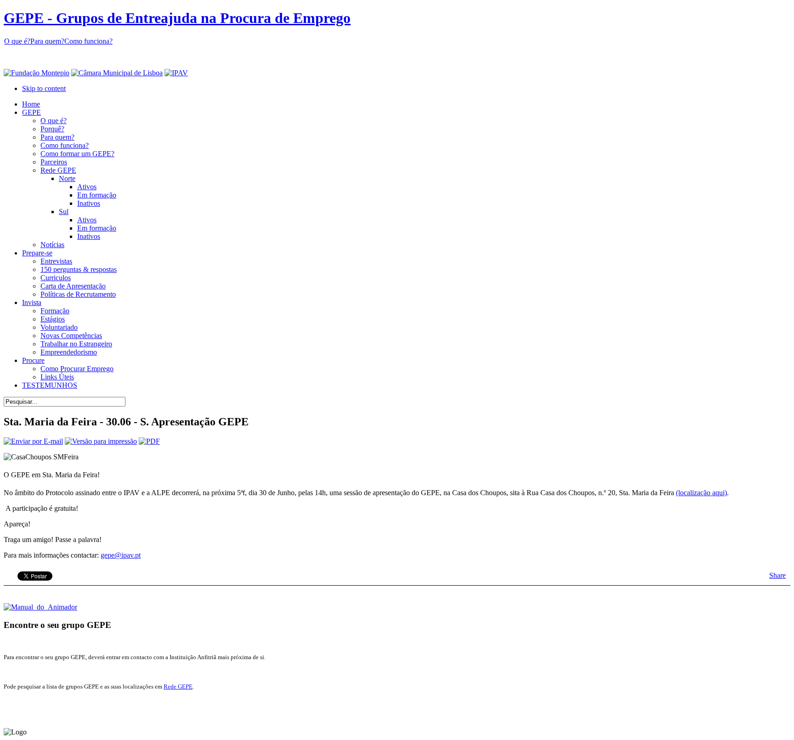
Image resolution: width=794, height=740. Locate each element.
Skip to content (44, 88)
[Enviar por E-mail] (33, 441)
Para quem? (47, 41)
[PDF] (149, 441)
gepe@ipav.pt (121, 555)
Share (777, 575)
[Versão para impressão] (101, 441)
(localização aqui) (701, 493)
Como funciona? (88, 41)
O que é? (17, 41)
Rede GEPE (178, 686)
